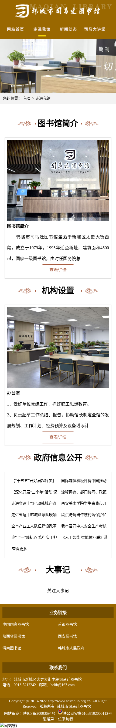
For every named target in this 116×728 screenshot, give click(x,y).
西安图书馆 (67, 636)
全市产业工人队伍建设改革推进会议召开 (32, 528)
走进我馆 (42, 29)
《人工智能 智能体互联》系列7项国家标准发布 (83, 539)
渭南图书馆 (11, 648)
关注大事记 (58, 590)
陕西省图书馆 (13, 636)
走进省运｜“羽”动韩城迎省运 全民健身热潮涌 (32, 505)
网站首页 (15, 29)
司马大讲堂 (95, 29)
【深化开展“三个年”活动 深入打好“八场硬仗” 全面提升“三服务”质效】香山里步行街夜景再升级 (32, 494)
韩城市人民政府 (71, 648)
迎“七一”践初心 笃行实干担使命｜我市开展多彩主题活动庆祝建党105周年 (32, 539)
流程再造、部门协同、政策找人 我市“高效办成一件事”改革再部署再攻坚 (83, 494)
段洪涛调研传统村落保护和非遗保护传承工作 (82, 517)
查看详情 (58, 270)
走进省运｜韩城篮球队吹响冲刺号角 (32, 517)
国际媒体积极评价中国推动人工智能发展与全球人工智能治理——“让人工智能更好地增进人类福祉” (82, 483)
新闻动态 (68, 29)
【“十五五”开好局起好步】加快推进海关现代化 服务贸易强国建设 (32, 483)
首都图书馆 (67, 624)
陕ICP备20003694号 (39, 714)
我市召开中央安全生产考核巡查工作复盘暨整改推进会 (82, 528)
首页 (27, 98)
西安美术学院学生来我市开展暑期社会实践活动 (82, 505)
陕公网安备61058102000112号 (87, 714)
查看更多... (19, 549)
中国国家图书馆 (15, 624)
